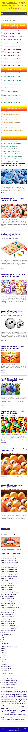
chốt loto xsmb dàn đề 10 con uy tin (9, 573)
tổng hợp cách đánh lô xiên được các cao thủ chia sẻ (12, 235)
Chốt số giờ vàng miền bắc (5, 691)
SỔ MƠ (3, 661)
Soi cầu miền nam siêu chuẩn (7, 614)
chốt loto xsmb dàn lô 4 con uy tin (9, 578)
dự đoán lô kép (19, 696)
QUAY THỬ (4, 663)
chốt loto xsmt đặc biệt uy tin (8, 601)
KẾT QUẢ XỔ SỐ (5, 643)
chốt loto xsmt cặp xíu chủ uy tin (9, 600)
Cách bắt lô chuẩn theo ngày (8, 692)
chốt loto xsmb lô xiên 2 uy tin (8, 585)
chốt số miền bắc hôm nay (16, 691)
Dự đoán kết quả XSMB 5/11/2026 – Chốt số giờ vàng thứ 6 (13, 199)
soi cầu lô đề (7, 717)
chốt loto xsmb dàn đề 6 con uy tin (9, 569)
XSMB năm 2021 (21, 719)
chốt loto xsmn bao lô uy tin (8, 616)
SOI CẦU (3, 657)
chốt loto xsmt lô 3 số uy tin (8, 605)
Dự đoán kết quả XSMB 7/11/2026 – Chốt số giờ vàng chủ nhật (13, 347)
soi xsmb (16, 719)
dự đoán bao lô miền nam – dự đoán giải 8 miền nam (14, 5)
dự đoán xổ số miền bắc (21, 698)
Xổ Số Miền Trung (24, 721)
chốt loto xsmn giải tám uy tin (8, 621)
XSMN (3, 639)
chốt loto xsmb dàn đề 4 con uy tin (9, 567)
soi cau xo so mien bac (12, 708)
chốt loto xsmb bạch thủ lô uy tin (9, 564)
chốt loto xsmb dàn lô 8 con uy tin (9, 583)
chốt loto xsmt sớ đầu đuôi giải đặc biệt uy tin (11, 609)
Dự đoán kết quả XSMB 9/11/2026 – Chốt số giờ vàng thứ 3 (13, 412)
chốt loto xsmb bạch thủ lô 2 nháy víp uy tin (11, 557)
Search (15, 534)
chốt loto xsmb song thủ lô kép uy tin (10, 592)
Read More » (3, 192)
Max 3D (4, 650)
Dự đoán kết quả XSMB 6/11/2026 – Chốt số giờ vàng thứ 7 (13, 312)
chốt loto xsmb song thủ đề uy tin (9, 591)
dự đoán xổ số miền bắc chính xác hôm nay (7, 699)
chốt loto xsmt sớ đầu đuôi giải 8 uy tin (10, 607)
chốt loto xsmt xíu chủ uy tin (8, 612)
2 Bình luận (8, 168)
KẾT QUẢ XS (4, 636)
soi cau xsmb (21, 709)
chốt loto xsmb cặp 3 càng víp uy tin (10, 566)
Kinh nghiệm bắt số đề (16, 168)
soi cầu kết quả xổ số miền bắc (15, 716)
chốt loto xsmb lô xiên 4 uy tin (8, 589)
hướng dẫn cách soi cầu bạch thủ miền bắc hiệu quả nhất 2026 (13, 164)
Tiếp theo (7, 528)
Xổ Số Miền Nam (17, 721)
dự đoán (21, 694)
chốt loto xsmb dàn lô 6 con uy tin (9, 582)
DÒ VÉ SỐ (4, 659)
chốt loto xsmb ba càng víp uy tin (9, 558)
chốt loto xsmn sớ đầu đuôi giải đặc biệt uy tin (11, 627)
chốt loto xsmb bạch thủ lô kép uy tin (10, 562)
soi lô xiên (12, 719)
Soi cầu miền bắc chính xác (7, 555)
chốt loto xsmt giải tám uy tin (8, 603)
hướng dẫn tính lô (11, 705)
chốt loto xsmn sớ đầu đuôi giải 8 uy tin (10, 625)
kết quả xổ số (17, 705)
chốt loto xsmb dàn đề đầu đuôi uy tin (10, 574)
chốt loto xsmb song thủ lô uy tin (9, 594)
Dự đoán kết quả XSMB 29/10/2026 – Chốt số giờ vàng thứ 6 (13, 380)
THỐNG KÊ (4, 655)
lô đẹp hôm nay (11, 707)
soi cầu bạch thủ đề (13, 713)
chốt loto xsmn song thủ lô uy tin (9, 628)
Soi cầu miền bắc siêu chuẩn (7, 580)
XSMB (3, 637)
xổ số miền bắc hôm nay (9, 721)
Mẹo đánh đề (16, 707)
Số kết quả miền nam (6, 670)
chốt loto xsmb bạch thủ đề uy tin (9, 560)
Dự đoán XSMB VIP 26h (12, 698)
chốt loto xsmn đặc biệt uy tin (8, 619)
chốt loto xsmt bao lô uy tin (8, 598)
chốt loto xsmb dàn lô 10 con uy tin (9, 576)
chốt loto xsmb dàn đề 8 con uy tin (9, 571)
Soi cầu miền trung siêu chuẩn (8, 596)
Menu (2, 13)
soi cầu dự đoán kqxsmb (17, 714)
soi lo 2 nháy (7, 719)
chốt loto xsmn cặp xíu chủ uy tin (9, 618)
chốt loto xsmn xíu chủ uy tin (8, 630)
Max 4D (4, 652)
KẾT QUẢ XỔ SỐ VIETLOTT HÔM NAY (10, 646)
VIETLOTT (4, 645)
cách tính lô (15, 692)
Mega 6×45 (4, 648)
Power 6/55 (4, 654)
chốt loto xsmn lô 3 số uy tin (8, 623)
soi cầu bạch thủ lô (14, 712)
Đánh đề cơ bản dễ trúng (17, 203)
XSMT (3, 641)
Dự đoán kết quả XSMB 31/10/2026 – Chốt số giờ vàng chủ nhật (13, 275)
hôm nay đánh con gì (10, 703)
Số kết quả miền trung (6, 668)
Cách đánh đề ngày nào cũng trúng (13, 694)
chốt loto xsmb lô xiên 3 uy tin (8, 587)
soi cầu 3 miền (6, 710)
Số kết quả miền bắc (6, 666)
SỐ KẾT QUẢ (4, 664)
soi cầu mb (11, 717)
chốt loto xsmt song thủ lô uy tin (9, 610)
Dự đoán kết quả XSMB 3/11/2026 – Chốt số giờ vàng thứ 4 (13, 486)
